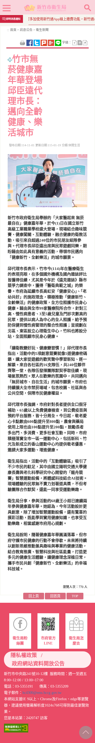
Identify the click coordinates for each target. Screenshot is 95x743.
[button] (87, 7)
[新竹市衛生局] (45, 7)
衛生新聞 (42, 30)
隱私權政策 (24, 655)
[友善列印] (22, 42)
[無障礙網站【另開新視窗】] (16, 728)
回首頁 (55, 596)
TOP (75, 596)
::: (8, 30)
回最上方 (85, 731)
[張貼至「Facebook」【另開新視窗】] (30, 42)
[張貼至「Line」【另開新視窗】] (58, 42)
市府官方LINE (48, 640)
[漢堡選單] (7, 9)
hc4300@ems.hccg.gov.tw (41, 692)
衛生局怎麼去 (76, 640)
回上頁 (33, 596)
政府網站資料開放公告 (38, 664)
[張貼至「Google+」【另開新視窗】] (51, 42)
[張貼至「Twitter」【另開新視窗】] (37, 42)
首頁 (13, 30)
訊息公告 (26, 30)
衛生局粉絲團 (20, 640)
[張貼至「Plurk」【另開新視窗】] (44, 42)
